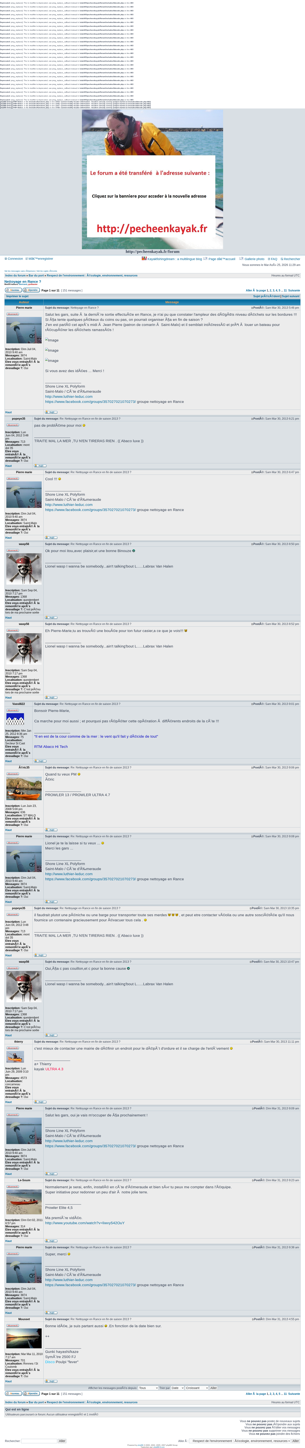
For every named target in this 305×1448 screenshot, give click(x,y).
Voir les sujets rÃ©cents (47, 271)
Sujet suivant (290, 296)
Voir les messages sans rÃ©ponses (19, 271)
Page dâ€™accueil (222, 259)
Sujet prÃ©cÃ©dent (266, 296)
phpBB (140, 1445)
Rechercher (291, 259)
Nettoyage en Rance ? (22, 282)
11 (285, 290)
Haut (8, 412)
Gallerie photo (254, 259)
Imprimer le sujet (17, 296)
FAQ (273, 259)
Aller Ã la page (256, 290)
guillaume (32, 284)
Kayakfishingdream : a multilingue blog (175, 259)
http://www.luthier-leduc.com (69, 396)
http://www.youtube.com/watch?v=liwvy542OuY (85, 1223)
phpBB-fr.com (159, 1447)
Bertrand (23, 284)
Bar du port (36, 275)
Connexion (15, 258)
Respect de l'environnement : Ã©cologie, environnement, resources (92, 275)
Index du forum (15, 275)
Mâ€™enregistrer (40, 258)
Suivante (294, 290)
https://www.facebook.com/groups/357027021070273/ (90, 402)
